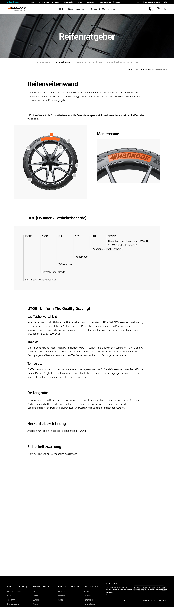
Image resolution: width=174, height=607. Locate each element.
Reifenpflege (89, 599)
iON (34, 591)
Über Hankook (108, 9)
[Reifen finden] (165, 9)
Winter (60, 599)
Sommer (61, 595)
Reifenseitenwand (160, 69)
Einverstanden (129, 600)
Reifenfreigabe (90, 2)
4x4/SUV (32, 2)
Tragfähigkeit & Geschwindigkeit (122, 62)
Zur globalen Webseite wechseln (156, 2)
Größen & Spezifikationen (89, 62)
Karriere (79, 2)
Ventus (35, 595)
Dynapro (36, 599)
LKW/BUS (55, 2)
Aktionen (80, 9)
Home (122, 69)
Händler (70, 9)
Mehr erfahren (110, 595)
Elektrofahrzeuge (13, 2)
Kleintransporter (43, 2)
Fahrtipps (87, 595)
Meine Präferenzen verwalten (154, 600)
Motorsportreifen (67, 2)
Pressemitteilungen (105, 2)
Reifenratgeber (145, 69)
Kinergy (36, 604)
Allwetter (61, 591)
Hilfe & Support (132, 69)
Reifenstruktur (43, 62)
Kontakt (117, 2)
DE (138, 2)
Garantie (87, 591)
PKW (23, 2)
